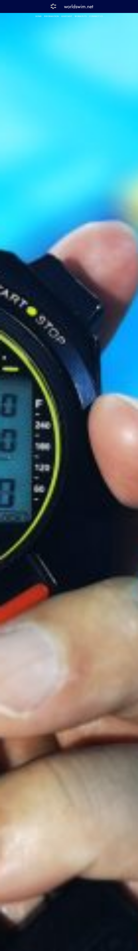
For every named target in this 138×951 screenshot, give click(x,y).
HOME (38, 16)
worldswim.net (78, 6)
